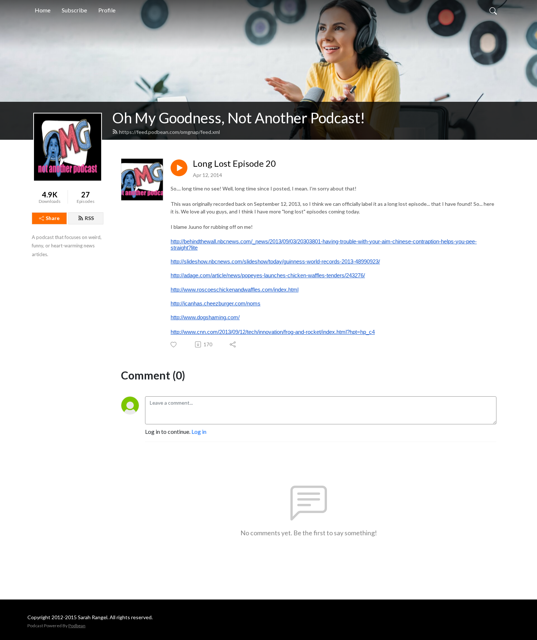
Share (53, 218)
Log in (198, 431)
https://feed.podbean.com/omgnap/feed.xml (169, 132)
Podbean (76, 625)
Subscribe (74, 10)
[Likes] (174, 344)
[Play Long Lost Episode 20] (179, 167)
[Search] (493, 10)
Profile (106, 10)
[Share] (233, 344)
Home (42, 10)
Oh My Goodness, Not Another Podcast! (238, 118)
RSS (89, 218)
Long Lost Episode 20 (234, 163)
